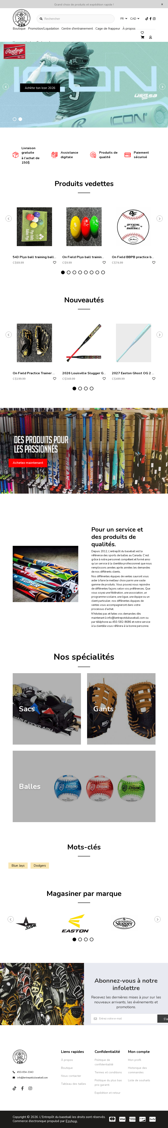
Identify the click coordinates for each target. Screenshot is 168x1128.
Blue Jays (18, 866)
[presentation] (6, 87)
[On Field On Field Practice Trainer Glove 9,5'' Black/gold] (34, 343)
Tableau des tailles (73, 1084)
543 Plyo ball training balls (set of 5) (42, 257)
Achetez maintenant (51, 104)
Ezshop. (72, 1121)
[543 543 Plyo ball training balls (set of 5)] (34, 226)
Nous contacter (71, 1076)
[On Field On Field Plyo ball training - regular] (84, 226)
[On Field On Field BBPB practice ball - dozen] (133, 226)
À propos (129, 29)
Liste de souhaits (139, 1080)
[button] (14, 119)
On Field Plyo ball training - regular (90, 257)
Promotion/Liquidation (43, 29)
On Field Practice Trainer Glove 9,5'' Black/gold (50, 373)
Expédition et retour (107, 1093)
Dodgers (40, 866)
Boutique (19, 29)
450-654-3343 (25, 1072)
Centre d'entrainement (77, 29)
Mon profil (134, 1060)
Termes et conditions (108, 1072)
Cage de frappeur (107, 29)
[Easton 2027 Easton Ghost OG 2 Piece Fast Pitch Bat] (133, 343)
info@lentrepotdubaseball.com (32, 1077)
